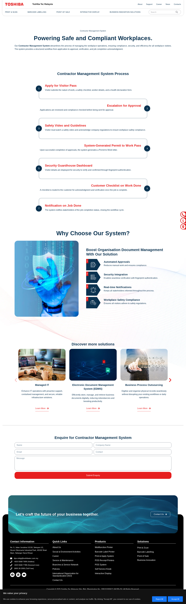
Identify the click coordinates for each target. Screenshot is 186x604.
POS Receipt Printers (104, 560)
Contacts (177, 4)
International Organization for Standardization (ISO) (65, 574)
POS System (100, 565)
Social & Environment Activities (66, 552)
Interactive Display (103, 573)
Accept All (175, 599)
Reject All (159, 599)
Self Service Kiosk (103, 569)
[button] (15, 380)
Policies (56, 569)
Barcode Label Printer (105, 552)
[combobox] (163, 12)
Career (159, 4)
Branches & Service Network (65, 565)
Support (149, 4)
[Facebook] (12, 574)
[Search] (177, 12)
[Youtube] (24, 574)
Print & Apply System (104, 556)
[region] (93, 596)
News (168, 4)
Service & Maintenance (63, 560)
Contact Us (58, 580)
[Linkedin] (18, 574)
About (140, 4)
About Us (57, 547)
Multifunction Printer (104, 547)
